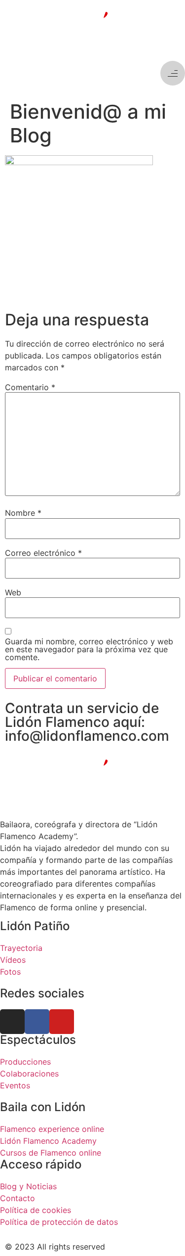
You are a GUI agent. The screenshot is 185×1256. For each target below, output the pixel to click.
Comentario (30, 387)
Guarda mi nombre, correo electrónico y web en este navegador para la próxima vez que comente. (89, 649)
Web (13, 592)
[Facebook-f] (37, 1021)
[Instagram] (12, 1021)
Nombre (23, 513)
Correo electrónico (43, 553)
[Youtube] (61, 1021)
